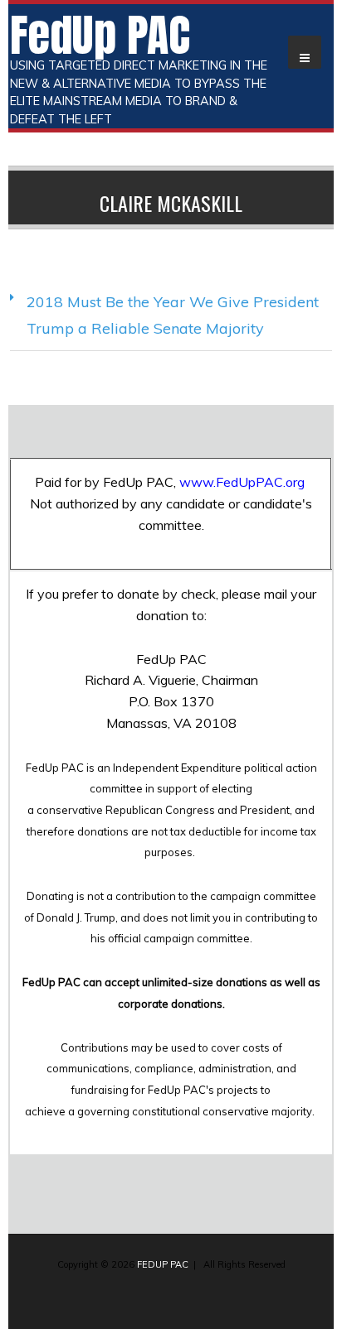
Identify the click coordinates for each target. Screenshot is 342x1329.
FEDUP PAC (162, 1264)
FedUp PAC (100, 35)
